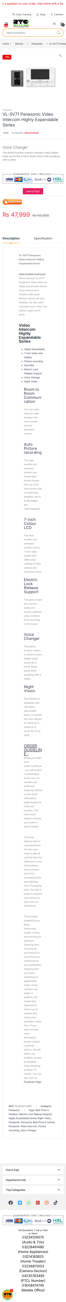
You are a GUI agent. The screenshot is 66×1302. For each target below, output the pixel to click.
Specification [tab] (43, 238)
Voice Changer (28, 1130)
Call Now (58, 14)
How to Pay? (33, 191)
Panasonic (37, 43)
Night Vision (44, 1118)
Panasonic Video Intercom (23, 1126)
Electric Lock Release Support (35, 1114)
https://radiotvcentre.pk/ (32, 274)
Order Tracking (23, 14)
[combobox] (28, 32)
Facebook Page (32, 1081)
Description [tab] (11, 238)
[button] (60, 56)
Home (6, 43)
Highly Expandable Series (22, 1118)
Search (58, 32)
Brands (19, 43)
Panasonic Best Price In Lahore (37, 1122)
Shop (42, 14)
